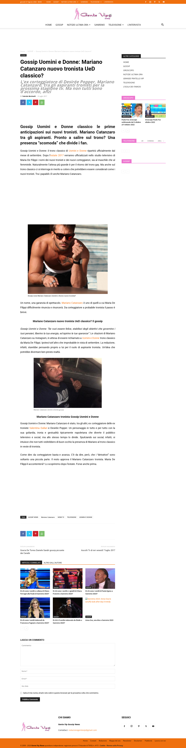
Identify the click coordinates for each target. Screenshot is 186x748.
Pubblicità (148, 741)
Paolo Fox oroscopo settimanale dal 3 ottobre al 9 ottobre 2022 (131, 122)
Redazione (103, 741)
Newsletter (127, 741)
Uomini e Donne (78, 150)
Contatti (93, 741)
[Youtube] (164, 2)
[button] (162, 25)
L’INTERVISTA (108, 2)
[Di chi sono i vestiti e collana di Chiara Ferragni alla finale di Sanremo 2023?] (35, 578)
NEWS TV (61, 517)
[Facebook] (146, 2)
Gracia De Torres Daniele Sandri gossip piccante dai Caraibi (42, 551)
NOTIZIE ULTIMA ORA (68, 2)
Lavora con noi (160, 741)
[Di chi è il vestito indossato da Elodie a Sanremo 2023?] (68, 608)
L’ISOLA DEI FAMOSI (132, 86)
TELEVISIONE (95, 2)
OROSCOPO (128, 70)
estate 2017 (57, 155)
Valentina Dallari (38, 428)
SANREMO (84, 2)
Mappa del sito (115, 741)
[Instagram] (150, 2)
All (142, 141)
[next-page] (26, 628)
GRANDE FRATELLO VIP (133, 78)
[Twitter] (159, 2)
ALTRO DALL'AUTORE (53, 563)
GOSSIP (56, 2)
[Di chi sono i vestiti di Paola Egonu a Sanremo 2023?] (100, 578)
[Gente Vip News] (93, 13)
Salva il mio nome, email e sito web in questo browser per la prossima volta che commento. (61, 693)
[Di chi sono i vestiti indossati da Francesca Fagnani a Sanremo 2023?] (35, 608)
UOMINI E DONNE (85, 517)
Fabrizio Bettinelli (29, 96)
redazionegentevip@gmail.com (83, 730)
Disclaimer (138, 741)
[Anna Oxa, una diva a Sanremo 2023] (100, 608)
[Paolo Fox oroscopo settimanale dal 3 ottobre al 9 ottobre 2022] (132, 110)
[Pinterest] (155, 2)
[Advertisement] (93, 41)
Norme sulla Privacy (115, 745)
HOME (48, 2)
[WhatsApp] (42, 102)
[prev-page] (22, 628)
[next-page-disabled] (127, 151)
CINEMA (150, 141)
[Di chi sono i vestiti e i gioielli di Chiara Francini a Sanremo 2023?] (68, 578)
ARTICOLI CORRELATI (31, 563)
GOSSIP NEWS (33, 517)
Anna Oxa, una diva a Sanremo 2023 (99, 620)
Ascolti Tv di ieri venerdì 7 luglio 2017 (98, 550)
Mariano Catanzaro (72, 302)
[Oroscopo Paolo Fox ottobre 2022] (155, 110)
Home (22, 51)
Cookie (102, 745)
